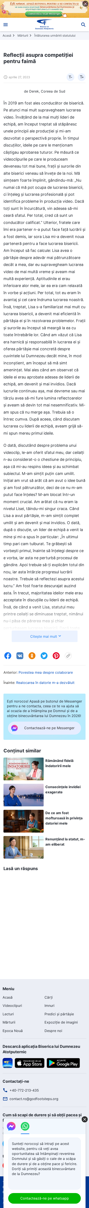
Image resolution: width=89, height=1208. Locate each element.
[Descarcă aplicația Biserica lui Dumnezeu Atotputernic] (8, 1063)
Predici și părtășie (59, 1014)
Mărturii (22, 35)
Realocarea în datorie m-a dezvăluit (45, 682)
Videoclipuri (12, 1005)
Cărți (48, 997)
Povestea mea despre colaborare (46, 672)
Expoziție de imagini (61, 1022)
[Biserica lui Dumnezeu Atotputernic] (44, 24)
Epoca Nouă (13, 1031)
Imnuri (49, 1005)
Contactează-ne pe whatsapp (44, 1198)
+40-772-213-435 (24, 1090)
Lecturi (8, 1014)
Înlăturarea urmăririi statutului (54, 35)
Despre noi (53, 1031)
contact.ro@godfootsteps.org (34, 1099)
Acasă (7, 35)
